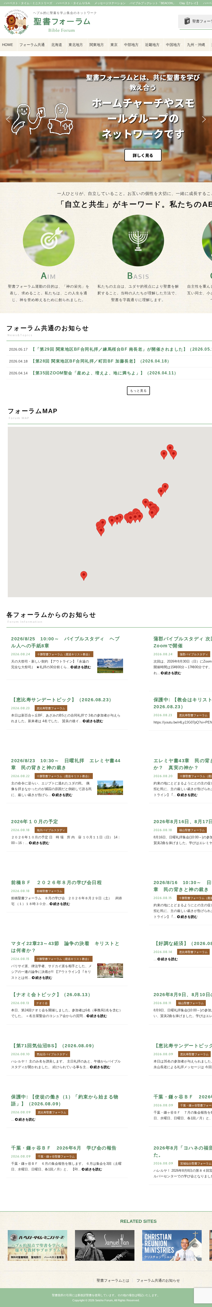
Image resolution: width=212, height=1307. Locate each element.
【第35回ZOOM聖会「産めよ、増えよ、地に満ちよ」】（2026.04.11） (105, 373)
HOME (7, 45)
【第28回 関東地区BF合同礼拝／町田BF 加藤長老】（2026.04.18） (101, 361)
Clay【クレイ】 (189, 3)
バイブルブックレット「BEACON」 (153, 3)
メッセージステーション (110, 3)
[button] (8, 119)
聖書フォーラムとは (113, 1280)
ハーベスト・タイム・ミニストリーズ (28, 3)
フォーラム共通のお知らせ (158, 1280)
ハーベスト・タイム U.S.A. (73, 3)
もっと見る (138, 390)
